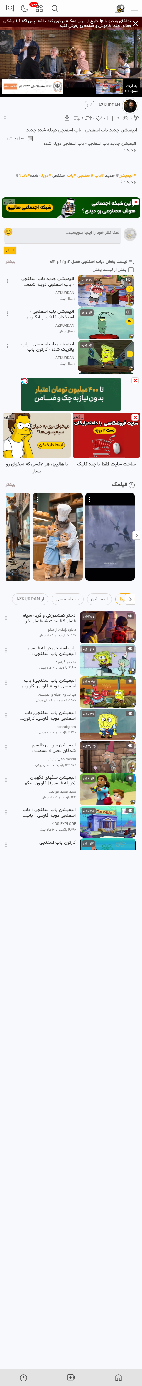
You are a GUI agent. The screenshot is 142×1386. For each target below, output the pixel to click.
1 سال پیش (17, 138)
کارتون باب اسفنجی (57, 843)
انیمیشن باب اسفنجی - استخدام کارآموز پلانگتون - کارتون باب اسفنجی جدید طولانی (49, 314)
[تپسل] (24, 381)
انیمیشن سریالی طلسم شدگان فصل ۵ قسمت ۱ (53, 748)
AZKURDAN (109, 105)
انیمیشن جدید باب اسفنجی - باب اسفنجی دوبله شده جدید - (47, 281)
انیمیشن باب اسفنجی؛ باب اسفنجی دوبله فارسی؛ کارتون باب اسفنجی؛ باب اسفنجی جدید (49, 683)
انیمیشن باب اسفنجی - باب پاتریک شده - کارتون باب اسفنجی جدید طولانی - (47, 346)
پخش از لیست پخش (109, 269)
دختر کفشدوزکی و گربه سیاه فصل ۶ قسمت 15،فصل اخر (49, 618)
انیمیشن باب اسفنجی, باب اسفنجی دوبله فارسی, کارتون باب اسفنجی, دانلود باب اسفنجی (49, 715)
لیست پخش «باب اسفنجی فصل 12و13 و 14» (88, 262)
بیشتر (10, 261)
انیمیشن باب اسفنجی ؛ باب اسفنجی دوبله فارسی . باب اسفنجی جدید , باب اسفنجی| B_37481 (48, 812)
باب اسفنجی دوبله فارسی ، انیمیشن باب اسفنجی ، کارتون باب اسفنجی (50, 650)
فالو (90, 105)
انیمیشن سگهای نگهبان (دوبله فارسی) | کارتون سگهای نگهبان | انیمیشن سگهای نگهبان (48, 780)
